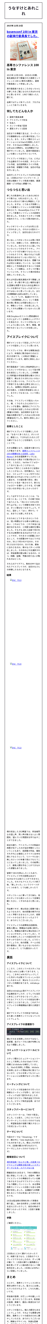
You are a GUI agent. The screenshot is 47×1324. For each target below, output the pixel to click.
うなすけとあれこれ (23, 10)
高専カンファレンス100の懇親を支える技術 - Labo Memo (23, 453)
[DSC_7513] (23, 620)
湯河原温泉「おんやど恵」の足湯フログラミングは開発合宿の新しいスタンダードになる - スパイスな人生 (23, 1164)
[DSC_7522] (23, 787)
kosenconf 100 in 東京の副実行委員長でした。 (23, 33)
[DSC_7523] (23, 703)
